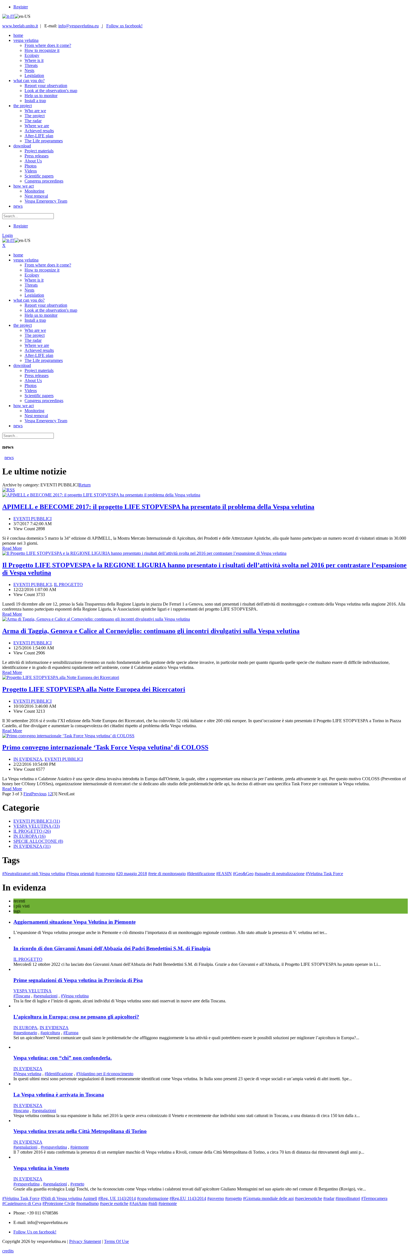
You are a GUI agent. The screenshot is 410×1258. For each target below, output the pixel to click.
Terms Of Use (116, 1241)
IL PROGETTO (68, 584)
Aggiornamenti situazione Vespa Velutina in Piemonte (74, 922)
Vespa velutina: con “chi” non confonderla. (62, 1058)
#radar (328, 1198)
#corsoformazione (152, 1198)
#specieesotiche (308, 1198)
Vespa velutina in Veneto (41, 1168)
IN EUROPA (29, 836)
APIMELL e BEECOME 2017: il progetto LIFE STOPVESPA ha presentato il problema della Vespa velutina (158, 506)
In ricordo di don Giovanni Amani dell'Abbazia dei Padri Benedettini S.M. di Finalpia (112, 948)
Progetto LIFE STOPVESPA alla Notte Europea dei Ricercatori (93, 689)
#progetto (233, 1198)
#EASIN (224, 873)
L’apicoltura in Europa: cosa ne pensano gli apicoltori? (76, 1017)
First (27, 793)
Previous (39, 793)
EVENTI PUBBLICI (32, 518)
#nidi (152, 1203)
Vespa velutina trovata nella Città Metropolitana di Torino (80, 1131)
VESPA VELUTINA (36, 826)
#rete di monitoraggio (167, 873)
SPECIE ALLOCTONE (38, 841)
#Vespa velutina (75, 995)
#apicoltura (50, 1032)
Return (85, 484)
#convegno (105, 873)
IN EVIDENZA (27, 759)
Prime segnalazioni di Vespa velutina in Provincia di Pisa (78, 980)
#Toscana (21, 995)
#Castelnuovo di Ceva (21, 1203)
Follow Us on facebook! (34, 1232)
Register (20, 6)
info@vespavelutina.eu (78, 25)
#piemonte (79, 1147)
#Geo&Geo (243, 873)
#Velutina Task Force (324, 873)
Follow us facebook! (124, 25)
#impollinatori (348, 1198)
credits (8, 1251)
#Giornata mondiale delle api (268, 1198)
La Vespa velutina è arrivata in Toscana (58, 1095)
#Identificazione (201, 873)
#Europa (70, 1032)
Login (7, 235)
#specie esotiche (114, 1203)
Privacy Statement (85, 1241)
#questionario (25, 1032)
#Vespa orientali (80, 873)
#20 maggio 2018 (131, 873)
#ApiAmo (138, 1203)
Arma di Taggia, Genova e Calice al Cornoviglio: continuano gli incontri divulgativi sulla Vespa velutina (151, 631)
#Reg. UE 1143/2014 (117, 1198)
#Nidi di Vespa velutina (61, 1198)
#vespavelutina (54, 1147)
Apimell (90, 1198)
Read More (12, 548)
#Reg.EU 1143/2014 (188, 1198)
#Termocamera (374, 1198)
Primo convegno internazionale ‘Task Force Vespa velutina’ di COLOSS (105, 747)
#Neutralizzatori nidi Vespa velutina (33, 873)
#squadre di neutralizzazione (280, 873)
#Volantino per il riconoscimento (104, 1073)
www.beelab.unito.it (20, 25)
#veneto (77, 1184)
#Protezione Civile (58, 1203)
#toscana (21, 1110)
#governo (215, 1198)
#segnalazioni (45, 995)
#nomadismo (87, 1203)
